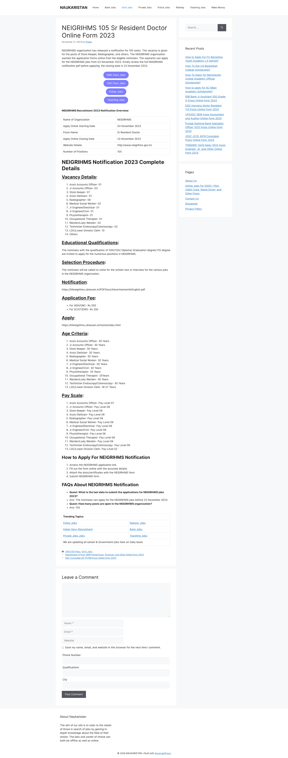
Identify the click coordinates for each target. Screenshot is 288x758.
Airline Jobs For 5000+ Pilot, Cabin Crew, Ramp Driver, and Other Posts (203, 189)
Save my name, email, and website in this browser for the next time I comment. (113, 647)
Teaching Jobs (198, 7)
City (65, 679)
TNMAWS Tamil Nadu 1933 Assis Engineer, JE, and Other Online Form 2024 (205, 149)
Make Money (218, 7)
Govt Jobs (127, 7)
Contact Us (192, 198)
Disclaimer (191, 203)
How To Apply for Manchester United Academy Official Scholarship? (203, 78)
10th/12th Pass (73, 551)
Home (96, 7)
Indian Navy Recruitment (78, 529)
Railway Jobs (138, 523)
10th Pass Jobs (116, 83)
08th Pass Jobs (116, 74)
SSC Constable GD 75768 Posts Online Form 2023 (90, 558)
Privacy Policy (193, 208)
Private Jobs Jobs (74, 535)
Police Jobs (164, 7)
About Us (191, 180)
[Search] (222, 27)
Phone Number (72, 655)
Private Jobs (145, 7)
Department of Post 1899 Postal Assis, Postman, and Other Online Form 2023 (104, 554)
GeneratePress (163, 753)
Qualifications (71, 667)
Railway (180, 7)
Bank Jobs (110, 7)
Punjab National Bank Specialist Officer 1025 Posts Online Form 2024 (204, 127)
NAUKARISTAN (73, 7)
